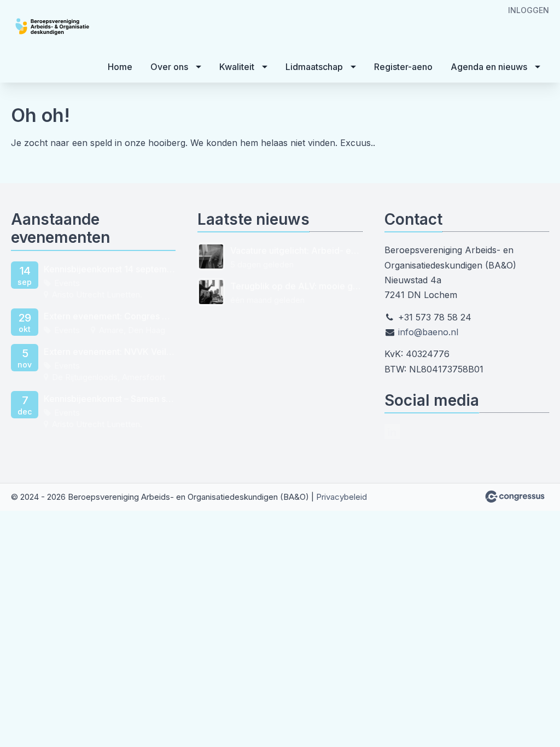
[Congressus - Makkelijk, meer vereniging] (515, 497)
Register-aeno (403, 66)
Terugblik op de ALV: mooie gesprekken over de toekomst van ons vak (296, 286)
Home (120, 66)
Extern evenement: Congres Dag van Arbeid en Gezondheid (110, 316)
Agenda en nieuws (489, 66)
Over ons (169, 66)
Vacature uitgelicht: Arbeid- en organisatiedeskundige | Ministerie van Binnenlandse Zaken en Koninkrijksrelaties (296, 250)
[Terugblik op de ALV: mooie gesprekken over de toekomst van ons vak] (211, 292)
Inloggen (528, 10)
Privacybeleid (341, 497)
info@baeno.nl (428, 331)
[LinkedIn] (392, 431)
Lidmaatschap (314, 66)
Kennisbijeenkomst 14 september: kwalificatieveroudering (110, 269)
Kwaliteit (236, 66)
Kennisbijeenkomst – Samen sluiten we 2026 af (110, 398)
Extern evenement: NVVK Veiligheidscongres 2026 (110, 351)
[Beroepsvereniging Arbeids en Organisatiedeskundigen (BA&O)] (76, 26)
